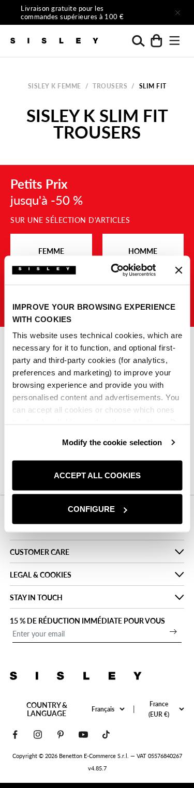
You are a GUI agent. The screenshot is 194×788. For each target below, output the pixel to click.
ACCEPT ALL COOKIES (97, 475)
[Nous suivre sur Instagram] (38, 734)
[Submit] (173, 631)
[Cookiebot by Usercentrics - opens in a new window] (116, 270)
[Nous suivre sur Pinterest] (60, 734)
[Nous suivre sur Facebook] (15, 734)
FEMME (51, 251)
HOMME (142, 251)
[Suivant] (148, 12)
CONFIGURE (91, 509)
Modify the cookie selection (112, 442)
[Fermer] (177, 12)
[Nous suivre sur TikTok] (106, 734)
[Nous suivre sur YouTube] (83, 734)
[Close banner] (178, 270)
